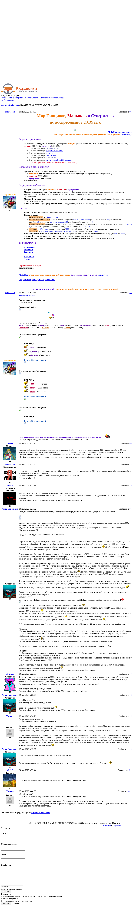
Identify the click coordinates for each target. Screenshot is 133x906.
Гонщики (28, 252)
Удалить (4, 886)
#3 (130, 443)
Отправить (6, 891)
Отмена (15, 903)
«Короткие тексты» (54, 151)
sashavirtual (10, 464)
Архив (27, 259)
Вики (10, 98)
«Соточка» (50, 153)
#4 (130, 464)
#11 (130, 770)
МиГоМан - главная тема (120, 132)
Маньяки (28, 250)
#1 (130, 112)
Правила (107, 825)
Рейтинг (54, 98)
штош (10, 485)
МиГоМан (10, 112)
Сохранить (6, 904)
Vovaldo (10, 716)
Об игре (27, 98)
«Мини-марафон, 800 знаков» (59, 160)
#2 (130, 292)
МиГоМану (126, 134)
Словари (35, 98)
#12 (130, 791)
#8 (130, 695)
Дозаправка (18, 98)
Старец (9, 443)
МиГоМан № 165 (27, 295)
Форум (4, 98)
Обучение (117, 825)
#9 (130, 716)
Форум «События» (10, 105)
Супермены (29, 247)
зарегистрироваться (40, 812)
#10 (130, 749)
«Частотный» (51, 155)
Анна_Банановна (10, 509)
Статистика (45, 98)
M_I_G (10, 770)
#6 (130, 509)
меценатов (103, 275)
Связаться (5, 828)
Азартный (29, 257)
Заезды (61, 98)
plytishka (10, 674)
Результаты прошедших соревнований (37, 279)
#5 (130, 485)
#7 (130, 674)
